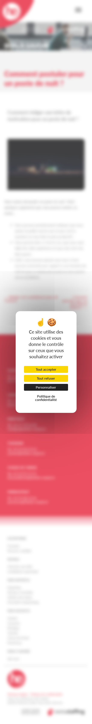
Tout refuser (46, 378)
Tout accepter (46, 369)
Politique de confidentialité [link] (46, 398)
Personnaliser (46, 387)
